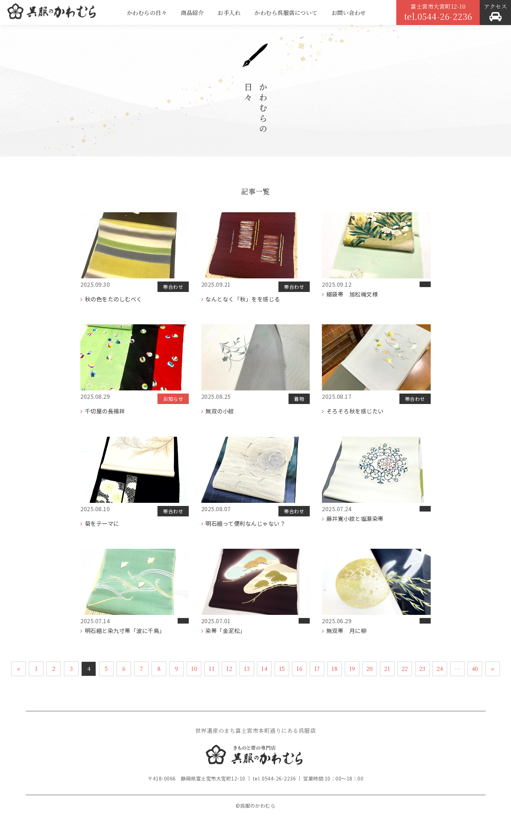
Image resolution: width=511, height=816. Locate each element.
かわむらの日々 (147, 13)
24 (440, 669)
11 (211, 669)
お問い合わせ (349, 13)
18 (334, 669)
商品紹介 (192, 13)
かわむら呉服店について (286, 13)
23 (422, 669)
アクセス (495, 6)
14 (264, 669)
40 (475, 669)
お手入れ (229, 13)
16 (299, 669)
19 (352, 669)
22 (405, 669)
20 (369, 669)
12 (229, 669)
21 (387, 669)
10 (194, 669)
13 (247, 669)
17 (317, 669)
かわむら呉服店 (51, 14)
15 (282, 669)
